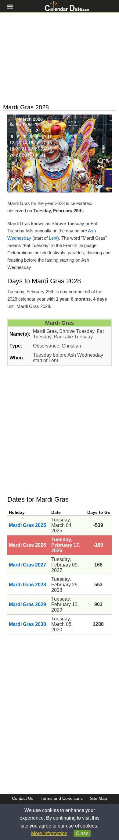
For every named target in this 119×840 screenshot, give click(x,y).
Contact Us (22, 798)
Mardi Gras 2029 (27, 604)
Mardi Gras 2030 (27, 624)
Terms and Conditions (62, 798)
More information (49, 833)
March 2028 (31, 119)
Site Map (98, 798)
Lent (53, 238)
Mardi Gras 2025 (27, 525)
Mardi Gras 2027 (27, 564)
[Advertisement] (59, 58)
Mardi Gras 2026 (27, 545)
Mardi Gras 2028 (27, 584)
